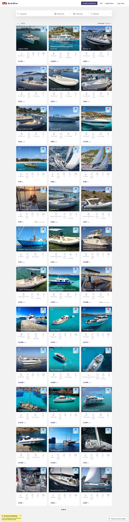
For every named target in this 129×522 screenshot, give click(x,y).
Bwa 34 (85, 370)
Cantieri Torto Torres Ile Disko (29, 249)
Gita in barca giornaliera (27, 330)
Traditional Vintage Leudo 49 (29, 410)
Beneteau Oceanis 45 (58, 490)
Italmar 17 (21, 89)
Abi (101, 3)
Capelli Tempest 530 (26, 290)
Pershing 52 (87, 129)
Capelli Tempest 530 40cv (60, 89)
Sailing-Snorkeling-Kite (59, 169)
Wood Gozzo (55, 330)
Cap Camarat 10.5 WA (91, 290)
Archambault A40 (90, 450)
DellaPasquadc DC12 (91, 410)
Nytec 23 (21, 169)
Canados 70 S (88, 330)
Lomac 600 (54, 209)
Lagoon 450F (23, 49)
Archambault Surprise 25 (92, 169)
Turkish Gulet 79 (56, 450)
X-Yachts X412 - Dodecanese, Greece (32, 209)
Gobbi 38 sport (23, 450)
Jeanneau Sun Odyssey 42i (28, 490)
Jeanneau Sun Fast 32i (91, 490)
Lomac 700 (87, 209)
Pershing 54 (22, 370)
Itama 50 (53, 410)
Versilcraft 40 (55, 129)
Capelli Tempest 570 (58, 249)
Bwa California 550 (90, 89)
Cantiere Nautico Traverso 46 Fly (62, 290)
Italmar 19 (86, 49)
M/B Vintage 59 (56, 370)
